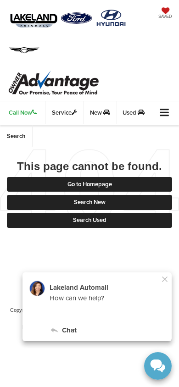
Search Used (89, 220)
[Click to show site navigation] (164, 113)
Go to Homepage (89, 184)
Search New (90, 202)
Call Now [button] (20, 112)
